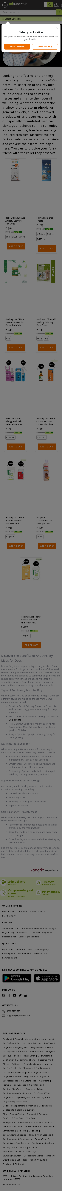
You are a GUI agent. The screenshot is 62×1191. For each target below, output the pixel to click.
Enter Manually (45, 46)
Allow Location (17, 46)
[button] (31, 27)
